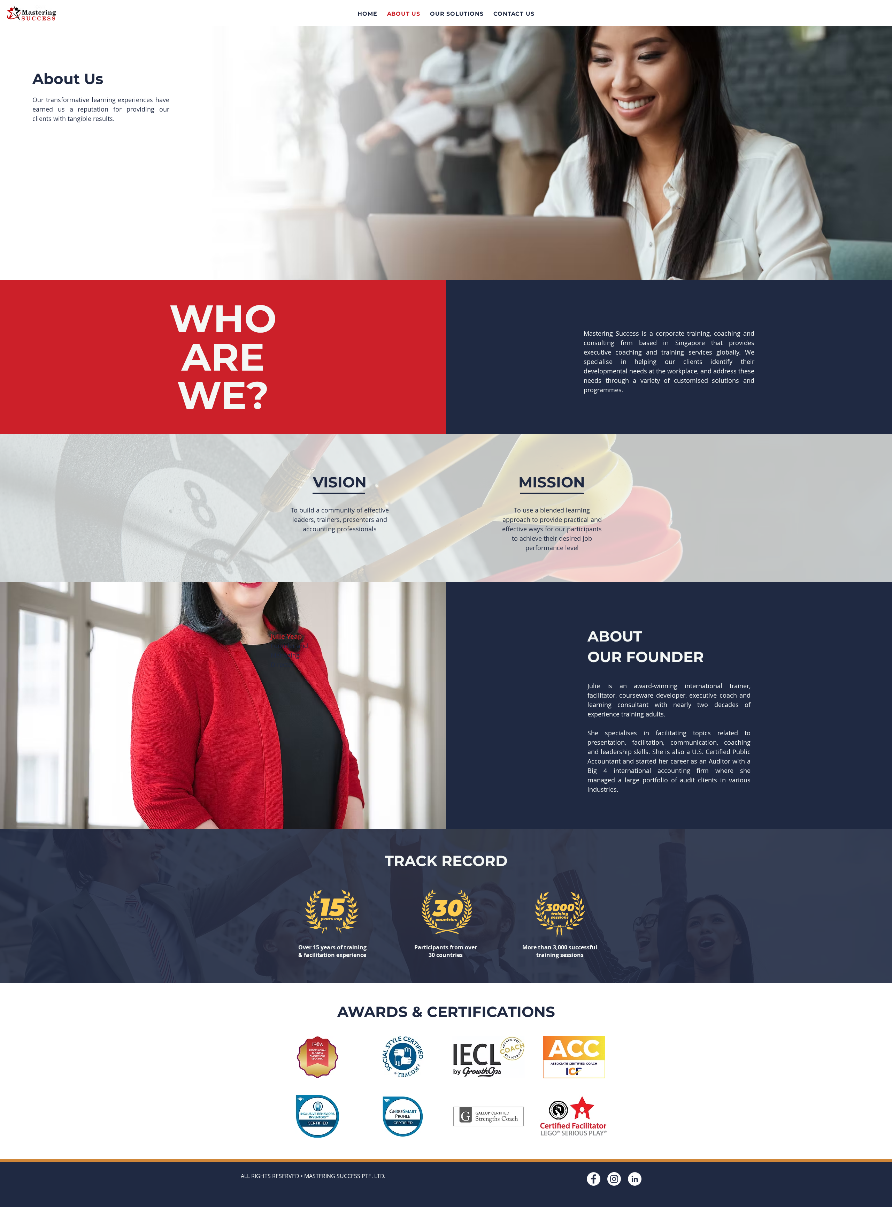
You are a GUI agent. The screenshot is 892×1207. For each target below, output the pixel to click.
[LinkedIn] (634, 1179)
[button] (456, 14)
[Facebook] (593, 1179)
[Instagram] (614, 1179)
